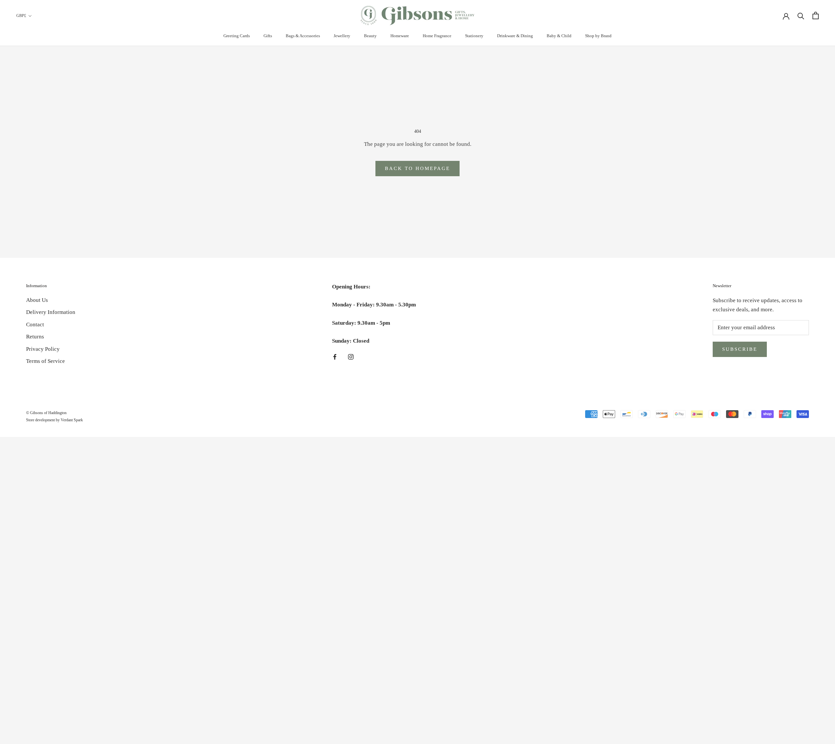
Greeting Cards (236, 35)
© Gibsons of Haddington (46, 413)
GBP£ (21, 15)
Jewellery (342, 35)
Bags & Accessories (303, 35)
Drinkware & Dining (515, 35)
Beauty (370, 35)
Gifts (268, 35)
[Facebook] (335, 356)
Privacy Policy (43, 349)
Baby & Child (559, 35)
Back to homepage (417, 168)
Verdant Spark (72, 420)
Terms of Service (45, 361)
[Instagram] (351, 356)
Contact (35, 324)
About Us (37, 300)
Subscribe (739, 349)
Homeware (399, 35)
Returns (35, 336)
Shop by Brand (598, 35)
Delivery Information (50, 312)
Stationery (474, 35)
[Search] (800, 15)
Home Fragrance (437, 35)
